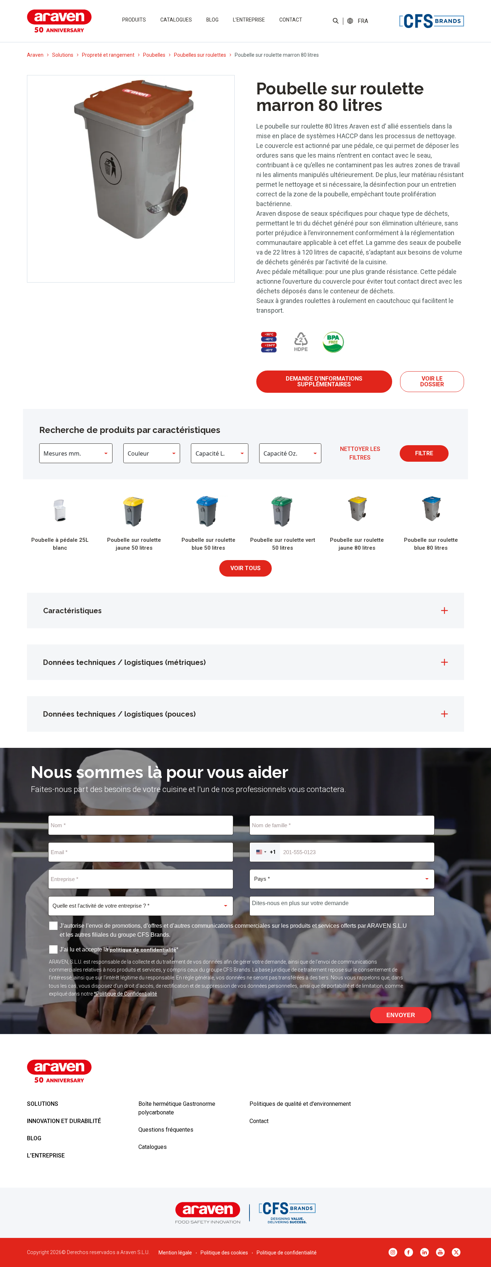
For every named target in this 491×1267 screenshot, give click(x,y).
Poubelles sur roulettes (200, 55)
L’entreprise (249, 20)
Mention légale (175, 1253)
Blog (212, 20)
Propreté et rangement (108, 55)
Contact (290, 20)
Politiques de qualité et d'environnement (300, 1103)
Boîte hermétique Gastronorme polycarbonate (176, 1108)
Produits (134, 20)
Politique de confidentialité (287, 1253)
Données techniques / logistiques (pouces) (119, 714)
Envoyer (400, 1015)
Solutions (62, 55)
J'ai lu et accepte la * (119, 949)
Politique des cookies (224, 1253)
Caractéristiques (72, 610)
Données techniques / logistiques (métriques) (124, 662)
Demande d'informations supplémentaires (324, 381)
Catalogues (176, 20)
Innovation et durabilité (64, 1121)
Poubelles (154, 55)
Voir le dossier (432, 381)
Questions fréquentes (165, 1129)
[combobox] (265, 852)
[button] (363, 21)
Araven (35, 55)
